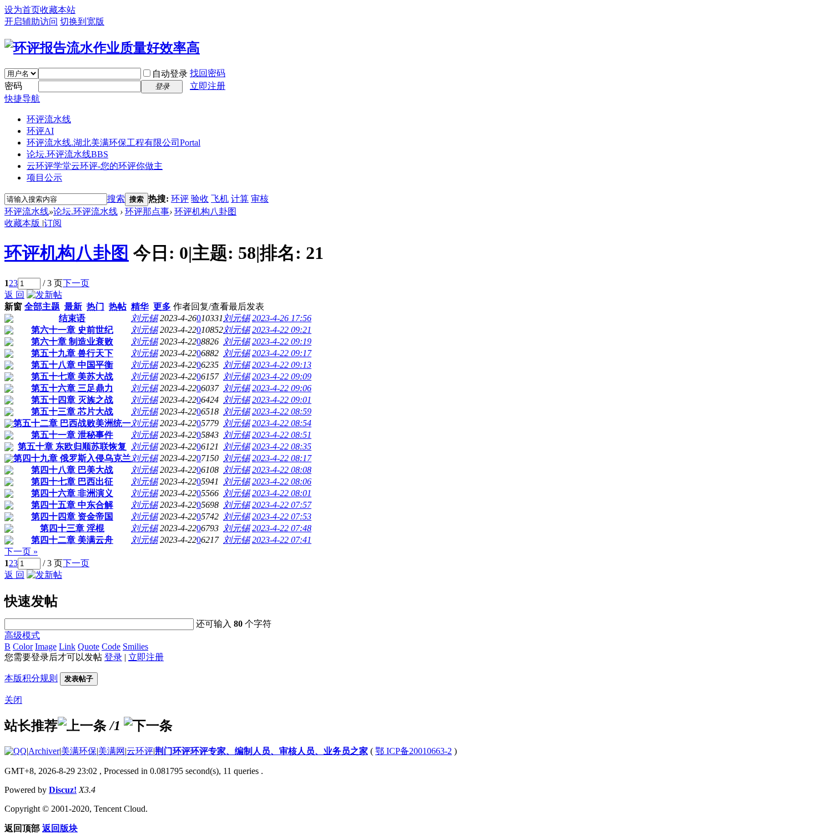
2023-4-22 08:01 (281, 493)
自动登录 (170, 73)
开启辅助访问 (31, 21)
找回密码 (207, 73)
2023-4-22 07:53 (281, 516)
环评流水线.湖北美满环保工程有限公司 (113, 142)
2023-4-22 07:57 (281, 505)
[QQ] (15, 751)
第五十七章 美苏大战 (72, 376)
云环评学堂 (95, 166)
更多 (162, 306)
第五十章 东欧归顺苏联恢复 (72, 446)
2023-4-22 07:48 (281, 528)
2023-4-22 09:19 (281, 341)
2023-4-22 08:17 (281, 458)
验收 (200, 198)
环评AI (40, 131)
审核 (260, 198)
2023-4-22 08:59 (281, 411)
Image (46, 646)
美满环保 (79, 751)
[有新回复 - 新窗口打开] (8, 319)
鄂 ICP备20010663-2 (413, 751)
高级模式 (22, 635)
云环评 (140, 751)
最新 (73, 306)
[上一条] (82, 726)
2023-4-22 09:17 (281, 353)
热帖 (118, 306)
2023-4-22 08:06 (281, 481)
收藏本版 (23, 223)
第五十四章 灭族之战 (72, 399)
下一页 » (21, 551)
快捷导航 (22, 98)
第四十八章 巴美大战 (72, 470)
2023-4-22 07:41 (281, 540)
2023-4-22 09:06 (281, 388)
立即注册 (207, 86)
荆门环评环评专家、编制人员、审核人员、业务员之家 (261, 751)
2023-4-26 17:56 (281, 318)
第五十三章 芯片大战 (72, 411)
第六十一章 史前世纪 (72, 329)
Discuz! (63, 790)
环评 (180, 198)
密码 (13, 86)
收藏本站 (57, 9)
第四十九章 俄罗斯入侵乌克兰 (72, 458)
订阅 (53, 223)
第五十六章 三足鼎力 (72, 388)
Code (111, 646)
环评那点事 (147, 211)
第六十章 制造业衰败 (72, 341)
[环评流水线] (102, 48)
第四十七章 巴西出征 (72, 481)
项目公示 (44, 177)
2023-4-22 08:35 (281, 446)
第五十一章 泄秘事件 (72, 435)
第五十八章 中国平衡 (72, 364)
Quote (88, 646)
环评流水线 (49, 119)
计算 (240, 198)
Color (23, 646)
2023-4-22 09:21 (281, 329)
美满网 (111, 751)
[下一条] (148, 726)
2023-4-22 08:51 (281, 435)
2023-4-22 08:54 (281, 423)
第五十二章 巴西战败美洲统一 (72, 423)
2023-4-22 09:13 (281, 364)
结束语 (72, 318)
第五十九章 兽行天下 (72, 353)
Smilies (135, 646)
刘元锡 (144, 318)
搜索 (116, 198)
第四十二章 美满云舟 (72, 540)
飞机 (220, 198)
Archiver (43, 751)
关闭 (13, 700)
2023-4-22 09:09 (281, 376)
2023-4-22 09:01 (281, 399)
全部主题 (42, 306)
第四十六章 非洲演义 (72, 493)
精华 (140, 306)
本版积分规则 (31, 678)
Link (67, 646)
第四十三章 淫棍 (72, 528)
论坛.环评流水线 (67, 154)
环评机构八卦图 (205, 211)
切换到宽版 (82, 21)
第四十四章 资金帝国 (72, 516)
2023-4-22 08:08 (281, 470)
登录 (113, 657)
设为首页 (22, 9)
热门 (95, 306)
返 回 (14, 294)
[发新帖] (44, 294)
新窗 (13, 306)
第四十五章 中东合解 (72, 505)
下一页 (76, 283)
